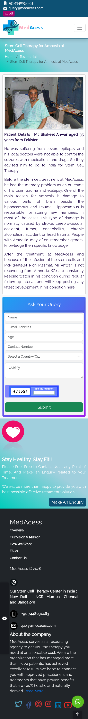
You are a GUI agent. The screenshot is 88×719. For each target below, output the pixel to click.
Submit (44, 407)
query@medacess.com (38, 626)
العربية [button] (9, 13)
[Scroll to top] (77, 715)
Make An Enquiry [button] (67, 502)
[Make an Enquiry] (4, 618)
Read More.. (35, 691)
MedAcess (26, 522)
